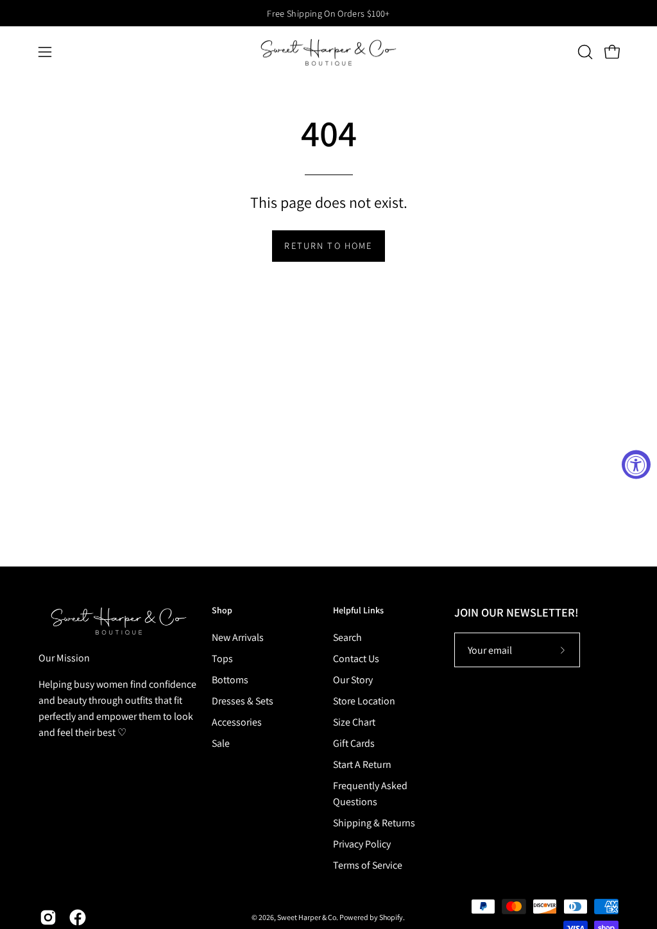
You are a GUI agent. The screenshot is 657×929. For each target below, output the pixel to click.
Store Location (364, 701)
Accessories (237, 722)
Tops (222, 658)
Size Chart (354, 722)
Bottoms (230, 679)
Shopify (391, 917)
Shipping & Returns (374, 823)
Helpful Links (358, 610)
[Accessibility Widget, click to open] (636, 464)
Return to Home (328, 245)
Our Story (353, 679)
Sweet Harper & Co (306, 917)
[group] (328, 13)
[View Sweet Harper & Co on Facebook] (77, 917)
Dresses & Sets (242, 701)
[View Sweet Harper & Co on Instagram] (48, 917)
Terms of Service (367, 865)
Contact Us (356, 658)
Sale (221, 743)
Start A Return (362, 764)
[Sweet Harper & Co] (328, 52)
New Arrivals (238, 637)
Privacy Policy (362, 844)
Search (347, 637)
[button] (584, 52)
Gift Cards (354, 743)
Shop (222, 610)
